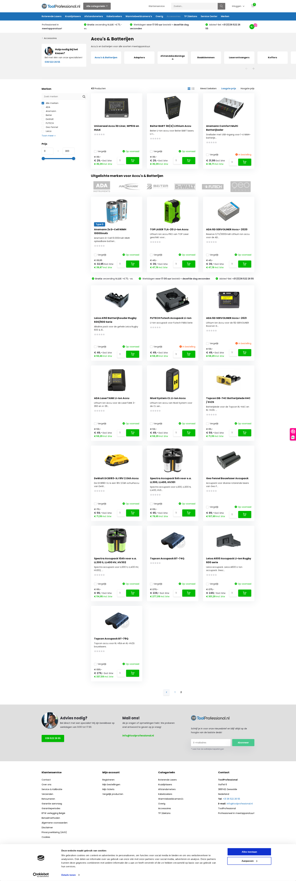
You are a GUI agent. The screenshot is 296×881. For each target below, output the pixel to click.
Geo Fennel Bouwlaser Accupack (227, 478)
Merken (225, 16)
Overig (159, 16)
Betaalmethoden (51, 818)
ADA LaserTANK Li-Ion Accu (111, 398)
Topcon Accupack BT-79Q (111, 638)
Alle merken (51, 103)
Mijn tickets (108, 789)
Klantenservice (157, 6)
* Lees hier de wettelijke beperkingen (207, 749)
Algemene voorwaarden (55, 822)
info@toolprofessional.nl (138, 735)
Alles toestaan (249, 851)
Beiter (48, 115)
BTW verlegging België (53, 813)
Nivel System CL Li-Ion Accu (168, 398)
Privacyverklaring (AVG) (54, 832)
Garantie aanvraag (52, 803)
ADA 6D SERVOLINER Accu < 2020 (226, 229)
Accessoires (174, 16)
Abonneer (243, 742)
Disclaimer (47, 827)
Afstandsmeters (93, 16)
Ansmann (50, 111)
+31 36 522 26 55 (231, 798)
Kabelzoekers (114, 16)
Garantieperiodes (51, 808)
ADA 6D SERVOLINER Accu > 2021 (226, 318)
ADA (47, 107)
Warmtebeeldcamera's (138, 16)
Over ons (46, 784)
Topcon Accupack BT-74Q (167, 558)
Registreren (108, 779)
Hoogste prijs (247, 88)
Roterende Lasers (52, 16)
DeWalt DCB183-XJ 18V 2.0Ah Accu (116, 478)
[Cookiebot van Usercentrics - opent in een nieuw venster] (40, 875)
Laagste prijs (228, 88)
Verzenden (47, 794)
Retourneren (48, 798)
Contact (46, 779)
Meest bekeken (208, 88)
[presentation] (246, 69)
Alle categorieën (95, 6)
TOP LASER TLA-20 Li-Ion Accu (169, 229)
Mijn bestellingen (111, 784)
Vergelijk (102, 151)
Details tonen (68, 875)
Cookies (46, 837)
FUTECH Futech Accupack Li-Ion (170, 318)
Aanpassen (248, 860)
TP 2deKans (190, 16)
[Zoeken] (221, 6)
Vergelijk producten (112, 794)
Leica (48, 131)
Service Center (209, 16)
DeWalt (49, 119)
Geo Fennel (51, 127)
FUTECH (49, 123)
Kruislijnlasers (73, 16)
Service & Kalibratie (52, 789)
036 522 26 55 (53, 738)
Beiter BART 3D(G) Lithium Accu (170, 126)
